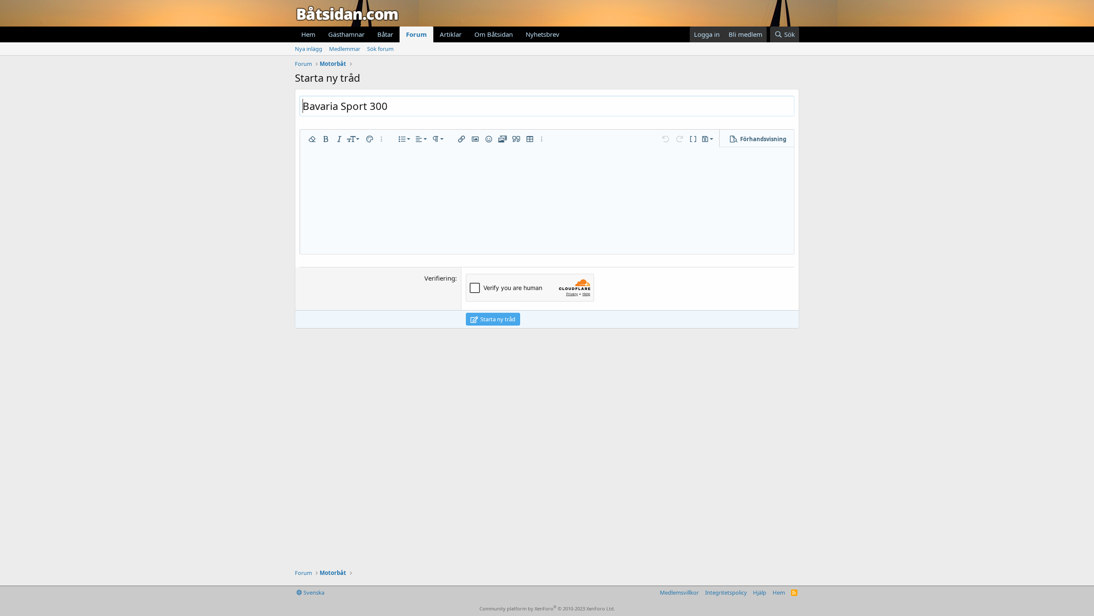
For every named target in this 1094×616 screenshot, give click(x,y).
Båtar (385, 34)
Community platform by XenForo (547, 608)
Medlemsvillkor (679, 592)
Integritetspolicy (726, 592)
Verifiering (439, 278)
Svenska (313, 592)
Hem (308, 34)
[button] (312, 139)
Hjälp (759, 592)
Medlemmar (344, 49)
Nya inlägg (308, 49)
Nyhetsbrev (542, 34)
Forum (416, 34)
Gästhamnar (346, 34)
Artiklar (451, 34)
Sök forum (380, 49)
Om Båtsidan (493, 34)
